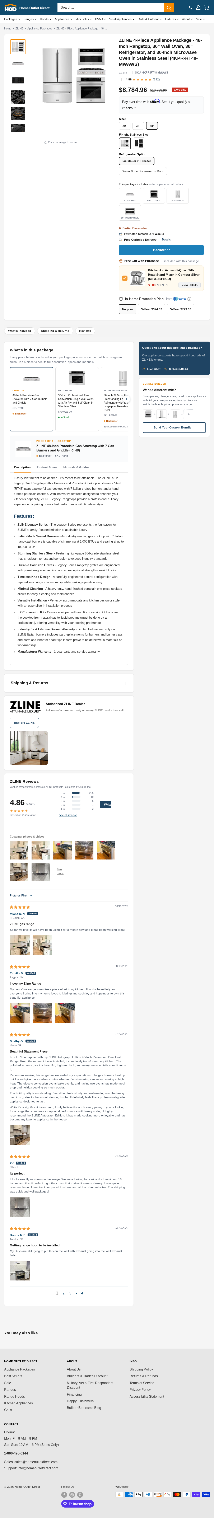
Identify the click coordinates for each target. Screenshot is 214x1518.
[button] (76, 1293)
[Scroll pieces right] (126, 399)
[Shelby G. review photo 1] (20, 1135)
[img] (20, 907)
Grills (8, 1410)
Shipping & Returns (55, 330)
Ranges (28, 19)
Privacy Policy (140, 1389)
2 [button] (64, 1293)
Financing (74, 1394)
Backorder (161, 250)
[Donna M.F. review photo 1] (20, 1271)
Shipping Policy (141, 1369)
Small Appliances (120, 19)
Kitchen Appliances (18, 1403)
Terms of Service (142, 1383)
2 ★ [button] (63, 804)
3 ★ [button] (63, 801)
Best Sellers (13, 1376)
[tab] (47, 467)
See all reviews (68, 815)
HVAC (99, 19)
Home (7, 28)
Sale (199, 19)
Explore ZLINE (24, 722)
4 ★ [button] (63, 797)
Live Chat (153, 369)
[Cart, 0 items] (206, 7)
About (186, 19)
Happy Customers (80, 1401)
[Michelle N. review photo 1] (20, 945)
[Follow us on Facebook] (64, 1495)
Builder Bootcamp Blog (84, 1408)
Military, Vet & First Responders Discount (90, 1385)
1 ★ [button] (63, 808)
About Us (74, 1369)
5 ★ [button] (63, 793)
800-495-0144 (178, 369)
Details (166, 239)
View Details (189, 285)
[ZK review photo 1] (20, 1207)
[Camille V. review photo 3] (65, 1013)
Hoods (44, 19)
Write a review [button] (107, 804)
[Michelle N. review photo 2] (42, 945)
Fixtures (170, 19)
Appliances (62, 19)
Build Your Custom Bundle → (174, 427)
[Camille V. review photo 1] (20, 1013)
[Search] (169, 7)
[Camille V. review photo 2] (42, 1013)
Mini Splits (82, 19)
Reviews (85, 330)
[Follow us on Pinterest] (80, 1495)
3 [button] (70, 1293)
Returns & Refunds (144, 1376)
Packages (10, 19)
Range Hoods (14, 1396)
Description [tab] (22, 467)
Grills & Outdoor (148, 19)
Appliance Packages (39, 28)
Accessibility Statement (147, 1396)
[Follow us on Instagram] (72, 1495)
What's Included (19, 330)
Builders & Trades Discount (87, 1376)
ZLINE (19, 28)
